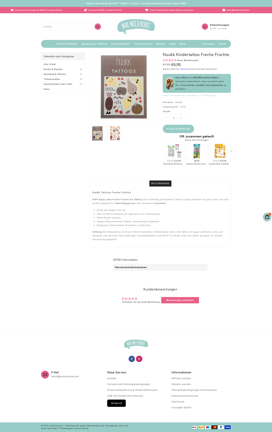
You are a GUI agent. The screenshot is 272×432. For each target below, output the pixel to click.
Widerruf (116, 403)
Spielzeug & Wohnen (55, 74)
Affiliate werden (181, 378)
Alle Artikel (50, 64)
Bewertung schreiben (180, 300)
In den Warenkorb (178, 128)
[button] (170, 60)
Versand (184, 69)
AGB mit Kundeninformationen (125, 395)
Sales (47, 89)
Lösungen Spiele (181, 407)
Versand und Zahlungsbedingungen (128, 384)
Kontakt (111, 378)
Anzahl (166, 111)
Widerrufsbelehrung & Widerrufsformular (132, 390)
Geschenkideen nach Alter (58, 84)
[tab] (63, 64)
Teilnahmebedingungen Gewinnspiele (194, 390)
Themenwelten (52, 79)
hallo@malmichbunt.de (65, 376)
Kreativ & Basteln (53, 69)
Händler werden (181, 384)
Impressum (178, 401)
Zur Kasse (208, 44)
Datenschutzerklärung (184, 395)
